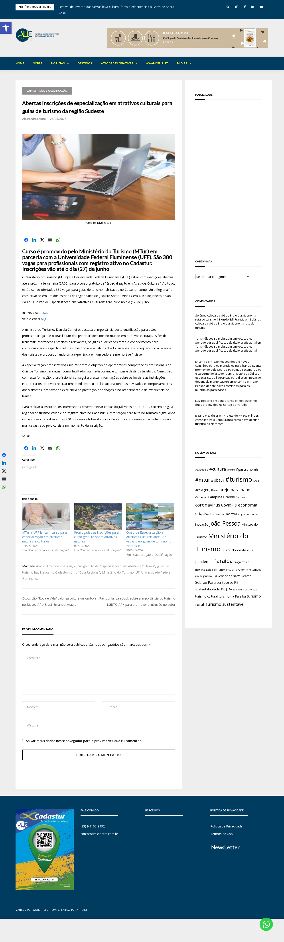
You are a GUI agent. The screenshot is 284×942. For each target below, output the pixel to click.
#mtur (40, 566)
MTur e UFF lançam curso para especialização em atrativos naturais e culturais (44, 536)
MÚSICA (226, 550)
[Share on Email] (50, 240)
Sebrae (246, 576)
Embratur (231, 514)
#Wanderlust (157, 63)
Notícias (58, 63)
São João (226, 589)
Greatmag (64, 909)
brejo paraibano (234, 489)
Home (20, 63)
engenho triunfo (248, 514)
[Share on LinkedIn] (34, 240)
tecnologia (251, 589)
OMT (250, 550)
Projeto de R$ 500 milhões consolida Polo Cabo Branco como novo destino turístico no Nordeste (227, 419)
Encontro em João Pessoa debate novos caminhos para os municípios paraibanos (226, 386)
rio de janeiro (203, 576)
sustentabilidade (207, 589)
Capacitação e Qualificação (47, 91)
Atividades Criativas (117, 63)
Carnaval (241, 497)
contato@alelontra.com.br (99, 834)
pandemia (204, 561)
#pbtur (217, 480)
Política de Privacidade (226, 826)
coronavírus (207, 505)
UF (138, 572)
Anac (256, 480)
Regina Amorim (238, 570)
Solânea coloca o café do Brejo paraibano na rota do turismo (228, 323)
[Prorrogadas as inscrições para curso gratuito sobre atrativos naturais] (98, 516)
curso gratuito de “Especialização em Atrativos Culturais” (114, 566)
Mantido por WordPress (32, 909)
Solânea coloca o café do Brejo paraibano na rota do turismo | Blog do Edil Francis (225, 317)
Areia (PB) (202, 490)
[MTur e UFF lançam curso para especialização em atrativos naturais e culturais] (46, 516)
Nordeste (238, 550)
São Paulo (238, 589)
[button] (6, 28)
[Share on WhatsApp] (58, 240)
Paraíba (223, 560)
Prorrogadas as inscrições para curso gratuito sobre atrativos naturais (96, 536)
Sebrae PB (230, 582)
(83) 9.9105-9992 (93, 826)
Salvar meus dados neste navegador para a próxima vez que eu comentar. (84, 741)
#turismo (238, 479)
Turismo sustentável (225, 604)
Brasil (214, 490)
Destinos (85, 63)
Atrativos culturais (59, 566)
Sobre (37, 63)
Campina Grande (221, 497)
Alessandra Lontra (34, 119)
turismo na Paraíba (232, 596)
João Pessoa (225, 523)
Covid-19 (229, 505)
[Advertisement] (228, 173)
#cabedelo (201, 469)
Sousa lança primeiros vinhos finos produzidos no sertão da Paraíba (226, 403)
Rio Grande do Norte (227, 576)
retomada (255, 569)
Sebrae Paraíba (208, 582)
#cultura (217, 469)
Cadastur (201, 497)
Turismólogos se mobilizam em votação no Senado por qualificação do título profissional (226, 340)
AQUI (43, 313)
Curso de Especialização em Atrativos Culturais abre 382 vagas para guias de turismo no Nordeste (149, 539)
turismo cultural (206, 596)
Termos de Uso (221, 834)
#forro (231, 469)
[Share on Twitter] (42, 240)
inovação (201, 524)
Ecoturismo (217, 514)
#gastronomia (247, 469)
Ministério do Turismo (118, 572)
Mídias (182, 63)
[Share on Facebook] (26, 240)
